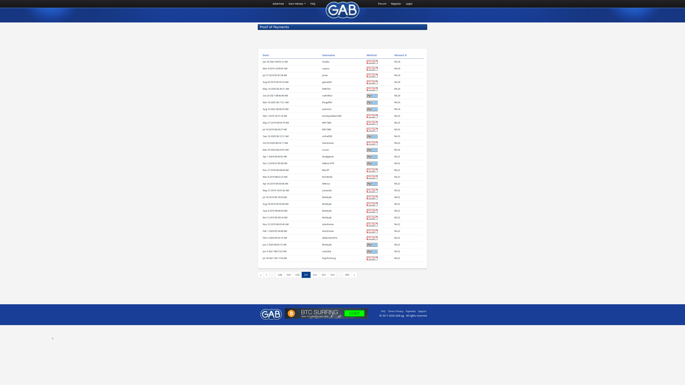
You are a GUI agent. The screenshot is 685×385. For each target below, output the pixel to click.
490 (347, 274)
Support (422, 311)
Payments (411, 311)
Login (409, 3)
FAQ (312, 3)
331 (306, 274)
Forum (382, 3)
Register (396, 3)
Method (372, 55)
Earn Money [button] (296, 3)
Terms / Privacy (395, 311)
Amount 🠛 (400, 55)
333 (323, 274)
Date (266, 55)
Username (328, 55)
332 (315, 274)
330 (297, 274)
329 (288, 274)
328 (280, 274)
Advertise (278, 3)
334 (332, 274)
